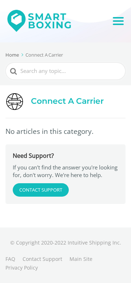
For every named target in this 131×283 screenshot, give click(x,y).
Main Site (81, 258)
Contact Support (40, 189)
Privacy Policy (21, 267)
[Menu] (118, 21)
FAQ (10, 258)
